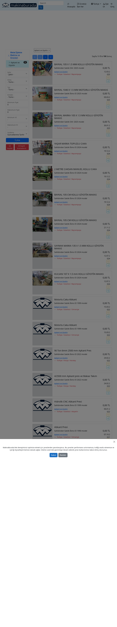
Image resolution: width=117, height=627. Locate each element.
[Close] (114, 442)
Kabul (53, 455)
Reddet (63, 455)
